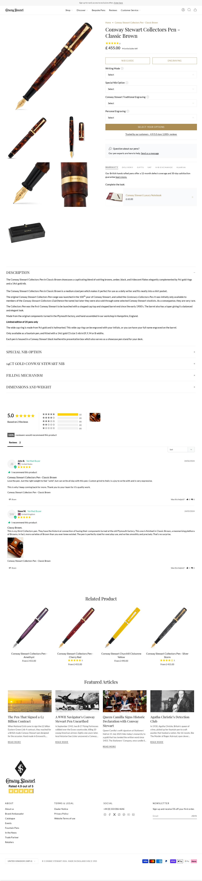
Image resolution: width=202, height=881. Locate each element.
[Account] (183, 10)
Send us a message (150, 153)
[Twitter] (114, 814)
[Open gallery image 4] (27, 184)
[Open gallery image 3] (74, 137)
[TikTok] (119, 814)
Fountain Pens (12, 828)
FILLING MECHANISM (24, 375)
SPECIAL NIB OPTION (24, 351)
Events (8, 823)
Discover (81, 10)
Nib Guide (128, 60)
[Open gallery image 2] (27, 137)
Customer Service (129, 10)
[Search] (189, 10)
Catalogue (10, 818)
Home (108, 22)
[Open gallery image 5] (74, 184)
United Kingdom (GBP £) (20, 861)
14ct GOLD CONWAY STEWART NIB (35, 363)
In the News (11, 832)
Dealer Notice (61, 809)
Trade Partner (12, 837)
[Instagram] (105, 814)
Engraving (175, 60)
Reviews (113, 10)
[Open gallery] (51, 67)
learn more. (121, 177)
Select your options (151, 127)
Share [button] (13, 499)
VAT (150, 167)
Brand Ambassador (14, 813)
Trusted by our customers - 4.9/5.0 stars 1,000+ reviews (151, 134)
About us (9, 809)
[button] (188, 499)
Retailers (9, 842)
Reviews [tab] (13, 442)
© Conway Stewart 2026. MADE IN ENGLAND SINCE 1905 (69, 861)
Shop (67, 10)
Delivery (127, 167)
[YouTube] (128, 814)
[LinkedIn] (133, 814)
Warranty (111, 167)
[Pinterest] (123, 814)
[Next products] (193, 629)
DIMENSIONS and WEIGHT (28, 387)
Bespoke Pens (98, 10)
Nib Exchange (164, 167)
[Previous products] (9, 629)
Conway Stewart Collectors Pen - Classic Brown (28, 492)
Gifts (140, 167)
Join (194, 816)
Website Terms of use (64, 818)
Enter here (118, 3)
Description (18, 272)
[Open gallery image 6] (27, 231)
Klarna (181, 167)
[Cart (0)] (195, 10)
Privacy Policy (61, 813)
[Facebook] (109, 814)
